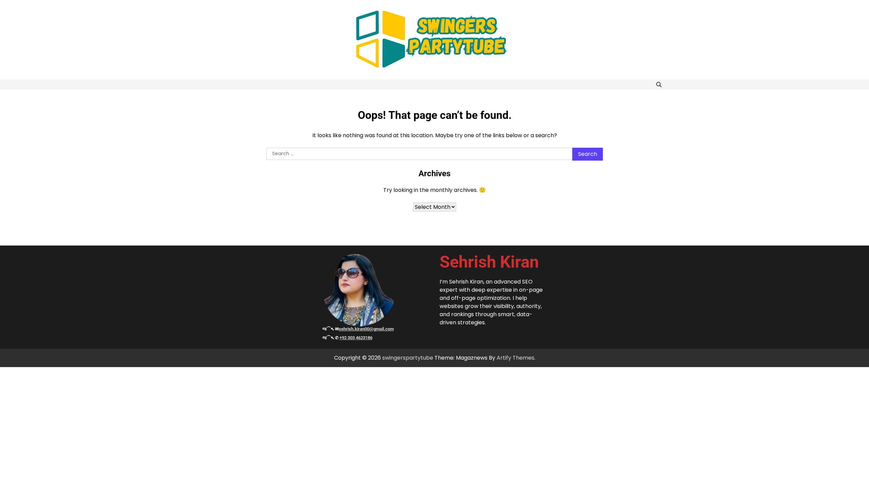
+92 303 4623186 (355, 337)
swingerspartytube (407, 358)
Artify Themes (515, 358)
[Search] (659, 84)
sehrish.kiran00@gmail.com (366, 328)
